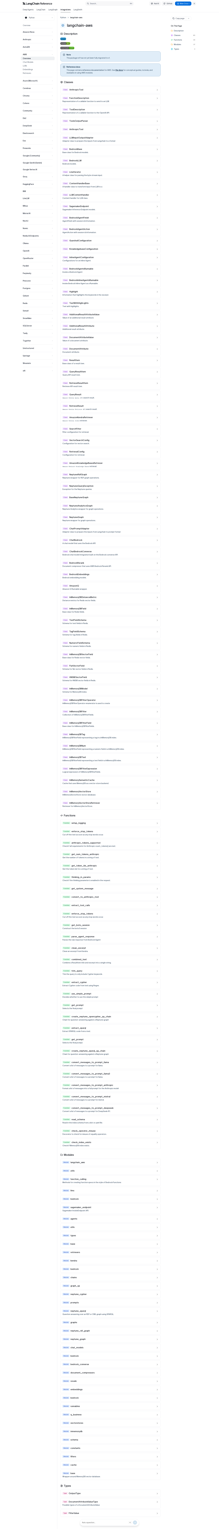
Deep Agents (28, 10)
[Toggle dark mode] (194, 3)
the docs (119, 70)
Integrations (65, 10)
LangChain (40, 10)
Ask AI (156, 4)
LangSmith (78, 10)
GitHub (169, 4)
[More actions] (188, 18)
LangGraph (53, 10)
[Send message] (135, 1522)
